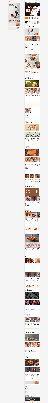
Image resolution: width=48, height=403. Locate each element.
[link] (32, 10)
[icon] (29, 66)
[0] (38, 0)
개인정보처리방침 (28, 399)
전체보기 (32, 49)
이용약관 (26, 399)
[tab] (25, 2)
